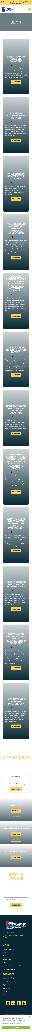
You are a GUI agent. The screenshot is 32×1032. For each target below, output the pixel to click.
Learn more (16, 789)
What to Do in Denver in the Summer (16, 176)
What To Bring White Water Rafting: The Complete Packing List (16, 523)
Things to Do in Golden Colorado (16, 58)
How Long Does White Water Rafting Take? (16, 584)
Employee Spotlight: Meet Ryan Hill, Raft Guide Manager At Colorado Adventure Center (16, 461)
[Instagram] (8, 1003)
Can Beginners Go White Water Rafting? (16, 349)
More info (19, 1023)
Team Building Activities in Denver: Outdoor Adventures (16, 228)
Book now (16, 811)
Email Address (13, 896)
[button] (29, 9)
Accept (16, 1027)
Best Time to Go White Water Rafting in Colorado (16, 409)
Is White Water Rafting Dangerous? (16, 701)
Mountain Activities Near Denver (16, 115)
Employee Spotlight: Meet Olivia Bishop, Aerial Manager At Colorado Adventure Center (16, 284)
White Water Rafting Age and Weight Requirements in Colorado (16, 638)
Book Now (16, 857)
